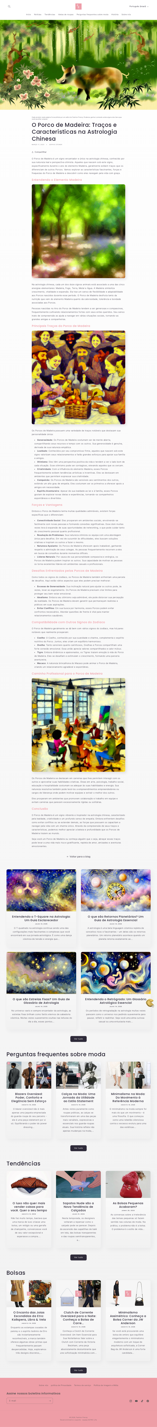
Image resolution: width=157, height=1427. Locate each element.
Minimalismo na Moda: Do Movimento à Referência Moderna (128, 1097)
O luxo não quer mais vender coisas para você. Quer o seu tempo (29, 1206)
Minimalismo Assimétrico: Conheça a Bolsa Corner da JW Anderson (128, 1318)
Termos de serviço (82, 1385)
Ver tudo (78, 1039)
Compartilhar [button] (41, 152)
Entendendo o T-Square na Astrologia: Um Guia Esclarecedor (41, 918)
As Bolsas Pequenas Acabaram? (128, 1205)
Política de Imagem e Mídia (106, 1385)
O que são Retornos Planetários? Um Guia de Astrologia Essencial (116, 918)
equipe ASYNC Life (89, 1420)
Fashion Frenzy (82, 1417)
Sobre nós (43, 1385)
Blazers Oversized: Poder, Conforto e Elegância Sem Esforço (28, 1097)
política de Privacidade (61, 1385)
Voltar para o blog (80, 856)
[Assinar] (50, 1401)
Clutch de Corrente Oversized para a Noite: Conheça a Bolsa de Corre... (78, 1318)
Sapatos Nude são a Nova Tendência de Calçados (78, 1206)
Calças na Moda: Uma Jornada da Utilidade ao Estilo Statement (78, 1097)
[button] (9, 6)
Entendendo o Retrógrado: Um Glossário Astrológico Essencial (115, 1001)
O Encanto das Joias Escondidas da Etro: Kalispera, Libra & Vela (29, 1316)
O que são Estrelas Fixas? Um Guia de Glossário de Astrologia (41, 1001)
